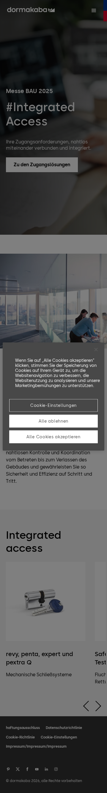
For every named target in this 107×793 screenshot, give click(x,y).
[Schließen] (96, 349)
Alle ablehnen (53, 421)
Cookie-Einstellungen (53, 405)
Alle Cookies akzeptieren (53, 436)
